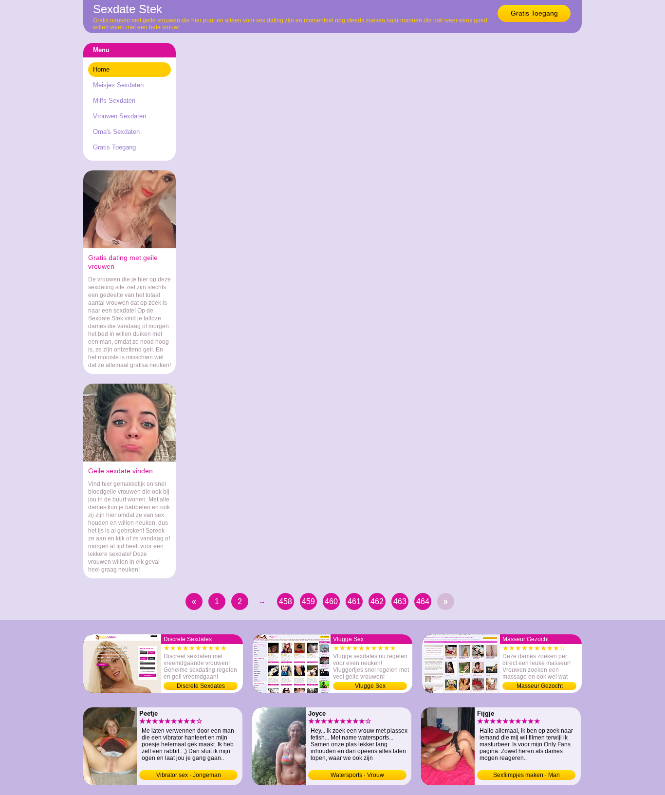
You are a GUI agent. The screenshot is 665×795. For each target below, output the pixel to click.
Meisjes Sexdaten (118, 85)
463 (399, 601)
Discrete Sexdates (201, 686)
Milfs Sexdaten (114, 100)
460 (331, 601)
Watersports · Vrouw (357, 775)
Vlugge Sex (370, 686)
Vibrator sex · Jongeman (188, 775)
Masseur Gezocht (540, 686)
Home (101, 69)
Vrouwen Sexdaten (119, 116)
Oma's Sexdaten (116, 131)
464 (422, 601)
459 (308, 601)
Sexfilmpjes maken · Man (526, 775)
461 (354, 601)
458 (285, 601)
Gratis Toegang (534, 13)
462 (377, 601)
